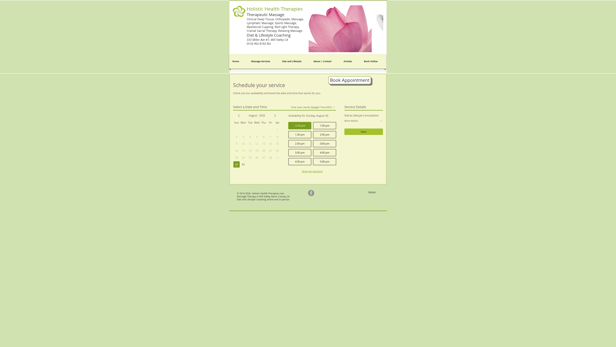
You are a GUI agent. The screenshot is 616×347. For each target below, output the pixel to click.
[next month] (275, 116)
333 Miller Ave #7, (268, 40)
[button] (346, 28)
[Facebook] (311, 193)
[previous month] (239, 116)
